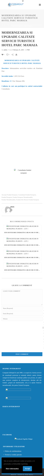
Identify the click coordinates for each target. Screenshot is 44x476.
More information (12, 469)
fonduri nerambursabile (9, 199)
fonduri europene (7, 197)
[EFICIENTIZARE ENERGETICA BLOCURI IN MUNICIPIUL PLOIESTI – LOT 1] (22, 227)
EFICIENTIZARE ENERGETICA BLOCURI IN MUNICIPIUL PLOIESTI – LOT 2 (22, 245)
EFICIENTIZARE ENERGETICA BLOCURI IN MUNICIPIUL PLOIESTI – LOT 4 (22, 270)
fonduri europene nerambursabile (23, 197)
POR (8, 25)
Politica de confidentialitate (13, 451)
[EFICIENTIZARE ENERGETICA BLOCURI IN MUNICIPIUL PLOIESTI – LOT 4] (22, 264)
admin (5, 50)
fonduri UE (19, 199)
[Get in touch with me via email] (11, 210)
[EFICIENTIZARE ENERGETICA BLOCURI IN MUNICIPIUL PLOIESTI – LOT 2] (22, 240)
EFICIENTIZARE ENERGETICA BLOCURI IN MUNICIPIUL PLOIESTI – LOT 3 (22, 257)
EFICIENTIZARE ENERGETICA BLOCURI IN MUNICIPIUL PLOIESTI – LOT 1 (22, 232)
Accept (27, 468)
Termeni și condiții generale (13, 455)
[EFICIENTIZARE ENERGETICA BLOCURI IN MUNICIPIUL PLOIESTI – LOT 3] (22, 252)
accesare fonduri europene (10, 195)
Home (4, 25)
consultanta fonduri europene (27, 195)
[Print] (17, 54)
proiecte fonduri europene (31, 199)
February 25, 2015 (18, 50)
